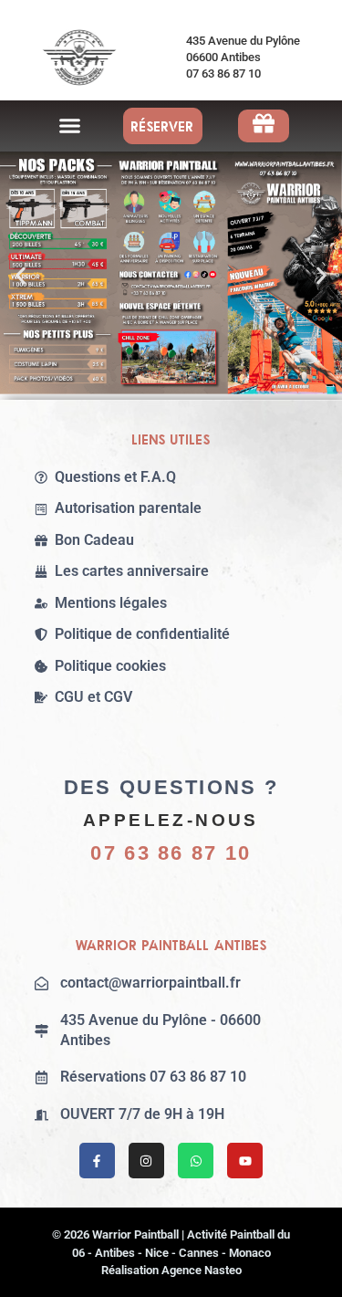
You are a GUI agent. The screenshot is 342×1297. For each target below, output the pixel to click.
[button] (70, 126)
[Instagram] (146, 1160)
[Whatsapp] (195, 1160)
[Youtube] (245, 1160)
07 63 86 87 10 (170, 853)
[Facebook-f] (97, 1160)
